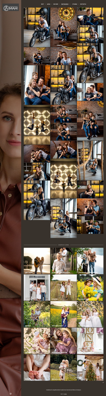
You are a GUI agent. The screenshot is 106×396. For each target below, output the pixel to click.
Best (42, 4)
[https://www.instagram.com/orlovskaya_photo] (10, 394)
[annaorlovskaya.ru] (10, 7)
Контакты (83, 4)
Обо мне (55, 4)
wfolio (65, 394)
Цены (48, 4)
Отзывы (74, 4)
